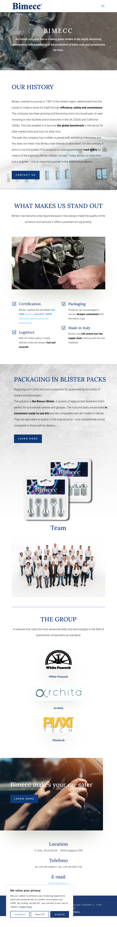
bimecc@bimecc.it (58, 883)
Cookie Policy (25, 906)
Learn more (28, 438)
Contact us (26, 175)
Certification (30, 304)
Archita (58, 708)
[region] (39, 903)
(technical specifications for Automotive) (35, 318)
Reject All (40, 914)
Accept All (60, 914)
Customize (20, 914)
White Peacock (58, 676)
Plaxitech (58, 740)
